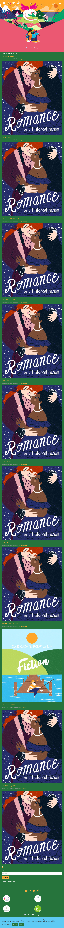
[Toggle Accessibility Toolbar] (3, 11)
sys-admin (24, 59)
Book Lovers (6, 380)
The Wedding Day (9, 299)
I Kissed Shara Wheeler (11, 623)
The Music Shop (8, 56)
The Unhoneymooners (10, 218)
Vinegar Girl (6, 461)
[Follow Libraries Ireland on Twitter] (34, 891)
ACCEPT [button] (15, 924)
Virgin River (6, 542)
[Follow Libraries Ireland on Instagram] (30, 891)
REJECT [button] (21, 924)
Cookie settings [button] (6, 924)
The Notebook (7, 137)
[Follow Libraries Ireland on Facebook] (26, 891)
